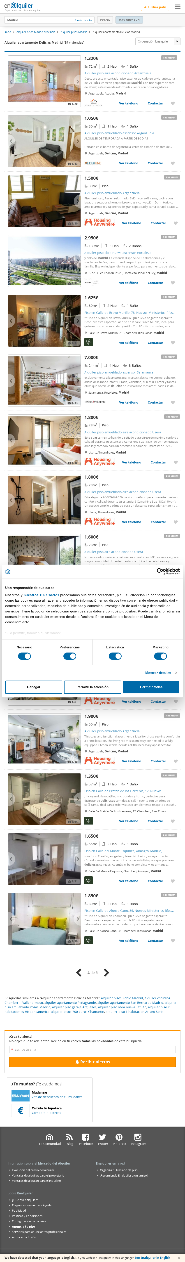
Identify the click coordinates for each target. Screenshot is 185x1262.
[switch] (69, 656)
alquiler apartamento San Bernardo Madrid (130, 1002)
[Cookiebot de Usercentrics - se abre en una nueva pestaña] (160, 571)
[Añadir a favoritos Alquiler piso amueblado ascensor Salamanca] (173, 402)
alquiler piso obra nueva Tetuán (122, 1007)
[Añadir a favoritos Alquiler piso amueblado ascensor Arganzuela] (173, 163)
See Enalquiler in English (152, 1258)
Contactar (155, 103)
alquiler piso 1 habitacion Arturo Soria (135, 1011)
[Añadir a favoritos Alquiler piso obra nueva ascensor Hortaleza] (173, 282)
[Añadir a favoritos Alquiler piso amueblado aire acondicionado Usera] (176, 462)
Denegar (33, 687)
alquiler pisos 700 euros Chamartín (77, 1011)
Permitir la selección (92, 687)
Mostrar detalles (158, 673)
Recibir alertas (95, 1062)
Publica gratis (157, 7)
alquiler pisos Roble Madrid (122, 998)
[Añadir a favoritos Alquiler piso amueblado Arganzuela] (176, 223)
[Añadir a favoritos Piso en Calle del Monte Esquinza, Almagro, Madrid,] (173, 881)
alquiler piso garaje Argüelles (74, 1007)
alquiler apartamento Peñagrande (70, 1002)
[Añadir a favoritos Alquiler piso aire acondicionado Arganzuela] (173, 103)
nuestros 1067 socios (41, 595)
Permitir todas (151, 687)
